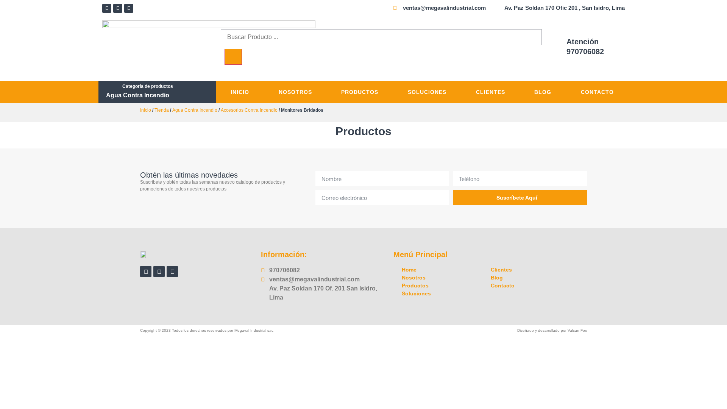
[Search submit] (233, 57)
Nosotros (295, 92)
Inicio (240, 92)
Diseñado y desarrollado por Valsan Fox (552, 330)
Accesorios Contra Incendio (249, 110)
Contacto (597, 92)
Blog (542, 92)
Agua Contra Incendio (137, 95)
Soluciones (427, 92)
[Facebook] (106, 8)
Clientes (490, 92)
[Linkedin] (117, 8)
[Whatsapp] (128, 8)
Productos (359, 92)
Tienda (161, 110)
